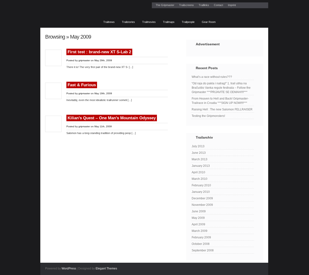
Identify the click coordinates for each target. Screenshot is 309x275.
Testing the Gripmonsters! (208, 116)
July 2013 (198, 146)
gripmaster (84, 60)
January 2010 (201, 192)
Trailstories (128, 21)
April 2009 (198, 224)
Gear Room (209, 21)
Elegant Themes (106, 268)
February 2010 (201, 185)
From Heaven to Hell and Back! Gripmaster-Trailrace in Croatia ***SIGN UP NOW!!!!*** (220, 101)
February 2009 (201, 237)
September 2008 (203, 250)
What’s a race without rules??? (212, 77)
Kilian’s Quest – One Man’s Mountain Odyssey (112, 118)
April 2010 (198, 172)
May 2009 (198, 218)
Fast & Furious (82, 85)
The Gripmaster (165, 5)
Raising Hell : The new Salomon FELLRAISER (222, 109)
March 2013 (199, 159)
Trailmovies (149, 21)
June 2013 (199, 152)
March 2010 (199, 179)
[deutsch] (223, 20)
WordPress (69, 268)
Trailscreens (186, 5)
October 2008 (201, 244)
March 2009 (199, 231)
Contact (218, 5)
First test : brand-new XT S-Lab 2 (99, 52)
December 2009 (202, 198)
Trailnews (109, 21)
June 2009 (199, 211)
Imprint (232, 5)
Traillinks (204, 5)
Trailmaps (169, 21)
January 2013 (201, 166)
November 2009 (202, 205)
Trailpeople (188, 21)
